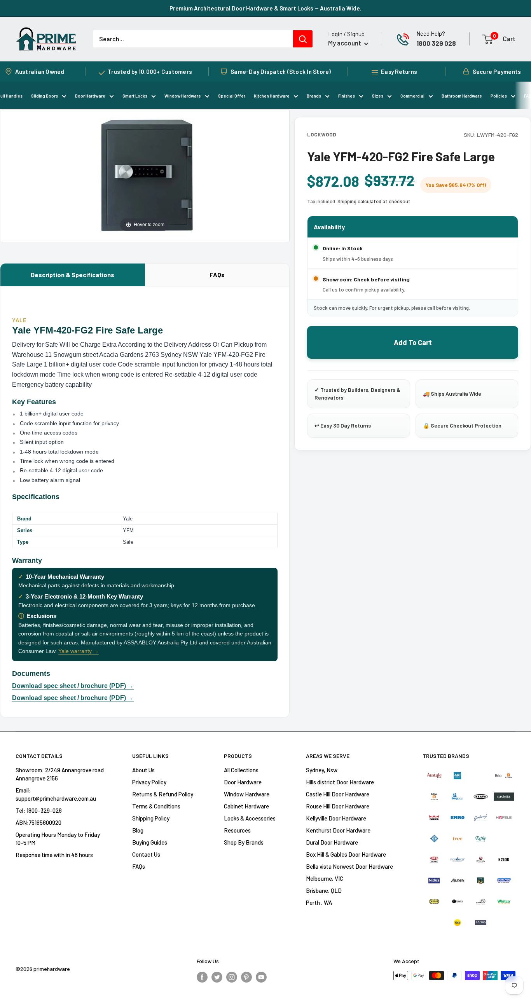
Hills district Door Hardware (340, 782)
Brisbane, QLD (324, 890)
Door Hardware (90, 95)
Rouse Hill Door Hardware (337, 806)
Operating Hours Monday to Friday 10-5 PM (58, 838)
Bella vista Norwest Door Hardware (349, 866)
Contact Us (146, 854)
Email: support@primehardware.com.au (56, 794)
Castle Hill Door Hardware (337, 794)
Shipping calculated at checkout (373, 201)
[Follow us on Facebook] (202, 977)
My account (345, 43)
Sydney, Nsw (321, 769)
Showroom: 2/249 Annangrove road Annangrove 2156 (60, 774)
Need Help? (430, 33)
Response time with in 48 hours (54, 854)
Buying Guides (149, 842)
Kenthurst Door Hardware (338, 830)
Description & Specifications (72, 274)
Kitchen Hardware (272, 95)
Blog (137, 830)
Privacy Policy (149, 782)
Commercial (412, 95)
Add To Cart (413, 342)
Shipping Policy (150, 818)
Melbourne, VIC (324, 878)
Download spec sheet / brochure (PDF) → (73, 686)
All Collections (241, 769)
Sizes (377, 95)
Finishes (346, 95)
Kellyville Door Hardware (336, 818)
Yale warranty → (78, 651)
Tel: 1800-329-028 (39, 810)
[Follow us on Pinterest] (246, 977)
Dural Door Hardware (332, 842)
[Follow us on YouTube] (261, 977)
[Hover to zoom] (145, 174)
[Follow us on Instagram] (231, 977)
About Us (143, 769)
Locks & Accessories (250, 818)
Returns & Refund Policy (162, 794)
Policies (499, 95)
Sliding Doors (44, 95)
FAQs (217, 274)
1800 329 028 (436, 43)
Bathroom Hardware (462, 95)
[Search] (303, 38)
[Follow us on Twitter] (216, 977)
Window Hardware (182, 95)
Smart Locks (134, 95)
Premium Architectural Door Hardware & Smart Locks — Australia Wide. (265, 8)
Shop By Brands (244, 842)
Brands (314, 95)
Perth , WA (319, 902)
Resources (237, 830)
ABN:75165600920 (38, 822)
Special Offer (231, 95)
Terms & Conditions (156, 806)
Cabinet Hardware (246, 806)
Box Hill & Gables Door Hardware (346, 854)
